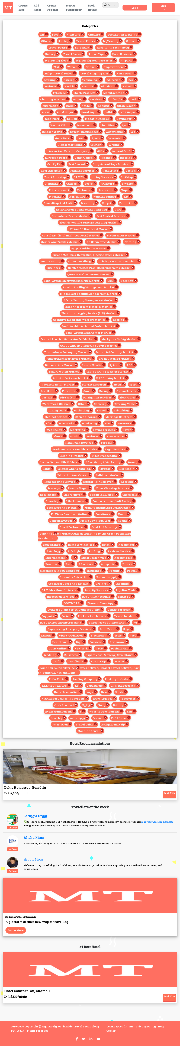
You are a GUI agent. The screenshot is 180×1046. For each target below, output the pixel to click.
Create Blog (23, 7)
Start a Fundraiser (74, 7)
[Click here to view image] (12, 819)
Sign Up (163, 7)
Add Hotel (37, 7)
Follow (13, 827)
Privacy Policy (146, 1026)
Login (134, 7)
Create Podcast (52, 7)
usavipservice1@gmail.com (157, 821)
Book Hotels (92, 7)
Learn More (16, 930)
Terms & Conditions (119, 1026)
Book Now (169, 792)
